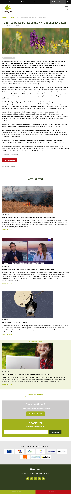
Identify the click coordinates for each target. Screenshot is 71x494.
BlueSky (43, 478)
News (12, 17)
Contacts (28, 2)
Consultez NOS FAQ (35, 413)
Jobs (34, 2)
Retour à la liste (10, 166)
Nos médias (24, 473)
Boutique (46, 2)
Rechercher (68, 2)
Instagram (32, 478)
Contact (47, 473)
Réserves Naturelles (8, 57)
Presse (40, 2)
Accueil (4, 17)
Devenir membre (17, 492)
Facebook (28, 478)
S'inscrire (55, 432)
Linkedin (39, 478)
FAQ (22, 2)
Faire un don (53, 492)
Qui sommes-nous (14, 2)
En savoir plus (7, 229)
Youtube (35, 478)
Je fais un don (10, 160)
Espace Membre (59, 2)
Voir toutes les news (35, 394)
